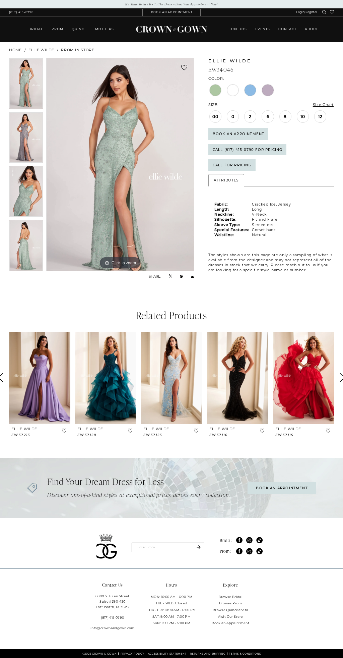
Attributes (226, 180)
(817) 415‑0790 (112, 617)
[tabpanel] (26, 85)
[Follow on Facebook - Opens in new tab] (239, 540)
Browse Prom (230, 603)
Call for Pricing (232, 165)
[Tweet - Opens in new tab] (170, 276)
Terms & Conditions (245, 653)
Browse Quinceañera (231, 610)
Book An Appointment (238, 133)
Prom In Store (77, 50)
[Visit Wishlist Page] (332, 12)
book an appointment (281, 488)
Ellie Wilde (41, 50)
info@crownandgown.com (112, 628)
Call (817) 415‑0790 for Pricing (247, 149)
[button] (306, 12)
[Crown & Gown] (171, 29)
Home (15, 50)
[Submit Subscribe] (198, 547)
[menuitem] (21, 12)
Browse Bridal (230, 597)
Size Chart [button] (323, 104)
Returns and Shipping (207, 653)
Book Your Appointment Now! (197, 4)
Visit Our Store (230, 616)
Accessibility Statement (167, 653)
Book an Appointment (230, 623)
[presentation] (39, 378)
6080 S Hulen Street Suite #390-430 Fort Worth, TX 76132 (112, 601)
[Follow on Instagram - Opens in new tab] (249, 540)
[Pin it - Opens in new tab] (181, 276)
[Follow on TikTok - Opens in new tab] (259, 540)
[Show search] (324, 12)
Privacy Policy (132, 653)
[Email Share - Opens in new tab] (192, 276)
